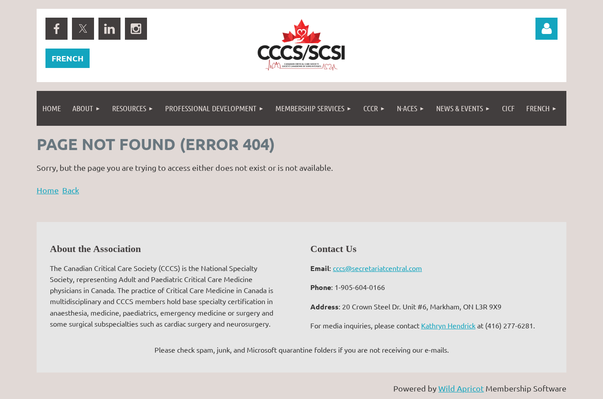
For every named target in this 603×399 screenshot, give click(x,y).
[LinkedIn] (109, 29)
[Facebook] (56, 29)
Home (48, 190)
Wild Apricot (461, 388)
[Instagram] (136, 29)
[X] (83, 29)
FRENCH (67, 58)
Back (70, 190)
